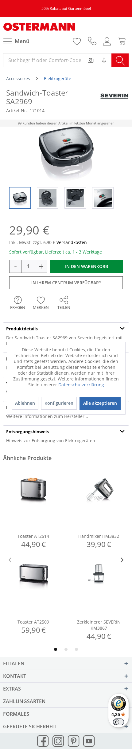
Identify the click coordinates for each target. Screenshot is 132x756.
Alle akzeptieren (100, 403)
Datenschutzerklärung (81, 385)
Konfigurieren (59, 403)
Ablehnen (25, 403)
